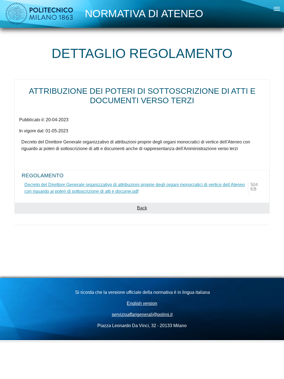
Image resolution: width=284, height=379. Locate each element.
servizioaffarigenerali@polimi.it (142, 314)
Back (142, 208)
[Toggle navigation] (277, 9)
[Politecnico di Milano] (39, 14)
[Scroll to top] (271, 366)
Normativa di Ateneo (144, 12)
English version (142, 303)
